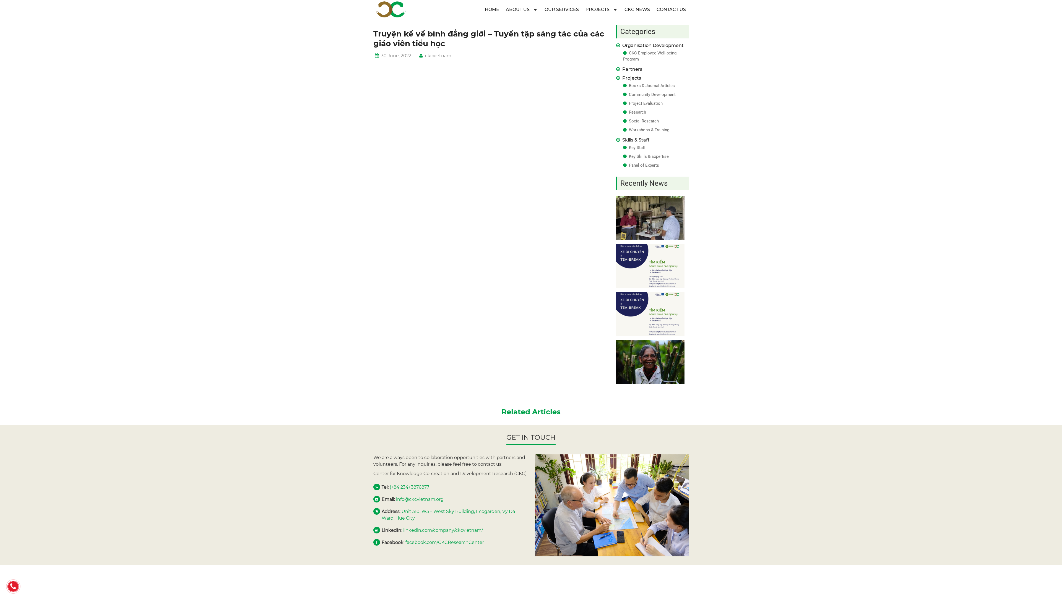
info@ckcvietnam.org (420, 499)
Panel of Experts (644, 165)
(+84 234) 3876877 (409, 487)
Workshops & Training (649, 129)
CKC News (637, 9)
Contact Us (671, 9)
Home (492, 9)
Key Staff (637, 147)
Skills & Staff (635, 140)
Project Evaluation (646, 103)
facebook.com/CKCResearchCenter (444, 542)
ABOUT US (518, 9)
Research (637, 112)
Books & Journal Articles (652, 85)
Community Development (652, 94)
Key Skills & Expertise (649, 156)
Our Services (562, 9)
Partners (632, 69)
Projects (597, 9)
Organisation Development (653, 45)
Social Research (644, 121)
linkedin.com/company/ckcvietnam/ (443, 530)
